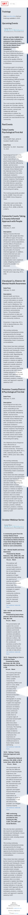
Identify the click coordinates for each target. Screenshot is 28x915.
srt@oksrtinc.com (17, 908)
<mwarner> (16, 913)
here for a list (11, 16)
